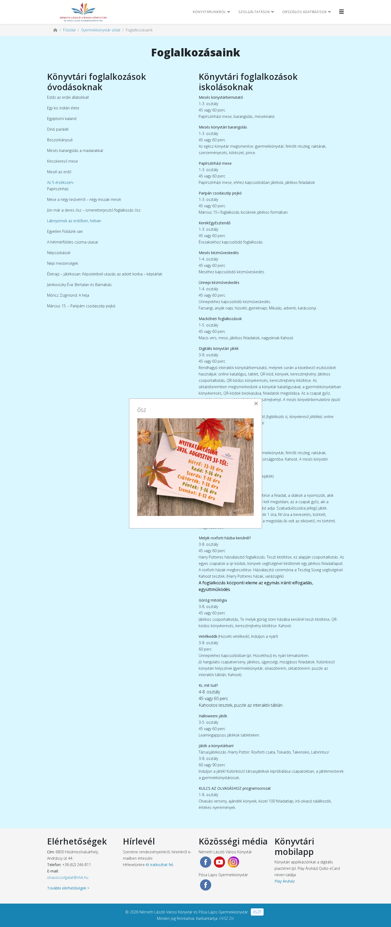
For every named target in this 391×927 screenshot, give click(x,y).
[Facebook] (205, 862)
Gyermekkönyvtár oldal (100, 29)
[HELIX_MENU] (341, 11)
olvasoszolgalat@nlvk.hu (67, 877)
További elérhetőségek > (68, 888)
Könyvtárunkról (209, 12)
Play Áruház (284, 881)
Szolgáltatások (254, 12)
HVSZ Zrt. (226, 918)
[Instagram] (233, 862)
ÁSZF (257, 911)
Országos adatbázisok (304, 12)
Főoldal (69, 29)
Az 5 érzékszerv (60, 182)
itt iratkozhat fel (159, 864)
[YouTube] (219, 862)
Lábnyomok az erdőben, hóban (74, 220)
